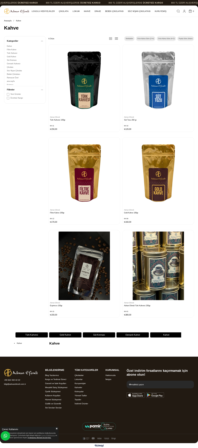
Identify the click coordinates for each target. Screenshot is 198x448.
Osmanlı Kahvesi (13, 64)
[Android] (155, 395)
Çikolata (10, 67)
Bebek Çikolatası (13, 74)
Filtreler (11, 90)
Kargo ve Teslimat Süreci (55, 379)
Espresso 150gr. (56, 306)
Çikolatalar (79, 375)
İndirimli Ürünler (81, 404)
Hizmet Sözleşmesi (53, 399)
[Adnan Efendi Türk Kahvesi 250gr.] (158, 266)
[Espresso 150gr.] (84, 266)
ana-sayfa (11, 81)
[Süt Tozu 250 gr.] (158, 80)
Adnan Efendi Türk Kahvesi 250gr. (137, 306)
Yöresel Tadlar (81, 395)
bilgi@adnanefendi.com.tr (15, 384)
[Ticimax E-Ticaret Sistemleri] (99, 445)
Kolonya (10, 85)
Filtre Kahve (11, 50)
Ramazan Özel (12, 78)
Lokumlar (79, 379)
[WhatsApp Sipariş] (5, 435)
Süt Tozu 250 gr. (130, 120)
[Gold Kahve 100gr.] (158, 173)
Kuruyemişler (80, 383)
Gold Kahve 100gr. (131, 213)
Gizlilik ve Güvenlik (53, 404)
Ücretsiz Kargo (16, 98)
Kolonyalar (79, 391)
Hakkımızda (110, 375)
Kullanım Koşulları (52, 395)
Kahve (9, 46)
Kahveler (78, 387)
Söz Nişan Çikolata (14, 71)
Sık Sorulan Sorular (53, 408)
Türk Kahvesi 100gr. (58, 120)
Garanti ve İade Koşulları (55, 383)
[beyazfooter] (99, 426)
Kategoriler (12, 41)
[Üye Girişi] (184, 11)
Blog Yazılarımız (52, 375)
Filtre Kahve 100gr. (57, 213)
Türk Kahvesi (12, 53)
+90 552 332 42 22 (12, 380)
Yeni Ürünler (15, 94)
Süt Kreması (12, 60)
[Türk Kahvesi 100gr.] (84, 80)
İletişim (108, 379)
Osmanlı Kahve (99, 335)
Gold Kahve (11, 57)
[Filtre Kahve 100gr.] (84, 173)
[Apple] (136, 395)
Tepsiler (78, 399)
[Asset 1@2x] (21, 373)
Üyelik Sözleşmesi (52, 391)
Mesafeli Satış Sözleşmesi (56, 387)
